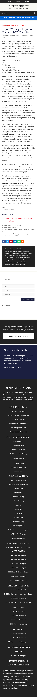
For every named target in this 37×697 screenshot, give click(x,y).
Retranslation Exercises (18, 432)
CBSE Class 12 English (18, 576)
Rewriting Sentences (18, 428)
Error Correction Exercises (18, 423)
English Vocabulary (18, 419)
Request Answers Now (18, 336)
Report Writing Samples (10, 227)
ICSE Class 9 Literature (18, 620)
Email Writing (18, 517)
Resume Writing (18, 522)
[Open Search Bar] (35, 13)
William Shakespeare (18, 468)
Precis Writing (18, 509)
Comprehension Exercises (18, 484)
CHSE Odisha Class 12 (18, 598)
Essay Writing (18, 488)
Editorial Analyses (18, 450)
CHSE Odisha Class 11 (18, 590)
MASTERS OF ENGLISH (18, 661)
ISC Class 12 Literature (19, 638)
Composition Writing (18, 480)
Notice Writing (18, 501)
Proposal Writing (18, 513)
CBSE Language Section (18, 580)
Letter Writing (18, 493)
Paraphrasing (18, 505)
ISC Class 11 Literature (19, 634)
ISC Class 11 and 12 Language (18, 642)
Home (9, 1)
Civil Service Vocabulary (18, 454)
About (18, 1)
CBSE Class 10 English (18, 564)
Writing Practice (18, 458)
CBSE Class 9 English (18, 559)
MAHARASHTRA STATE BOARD (18, 547)
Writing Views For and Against (18, 530)
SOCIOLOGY (18, 607)
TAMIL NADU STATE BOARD (18, 543)
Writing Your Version (18, 534)
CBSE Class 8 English (18, 555)
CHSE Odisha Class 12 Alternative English (18, 602)
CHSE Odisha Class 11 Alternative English (18, 594)
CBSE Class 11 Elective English (18, 572)
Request (27, 1)
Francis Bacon (19, 472)
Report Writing (25, 25)
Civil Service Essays (18, 446)
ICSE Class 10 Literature (18, 624)
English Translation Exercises (18, 415)
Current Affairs (18, 441)
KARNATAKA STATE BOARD (18, 665)
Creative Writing (12, 25)
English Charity (19, 6)
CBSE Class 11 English (18, 568)
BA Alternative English (18, 656)
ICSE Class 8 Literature (18, 616)
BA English (18, 651)
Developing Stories (18, 526)
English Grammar (18, 411)
